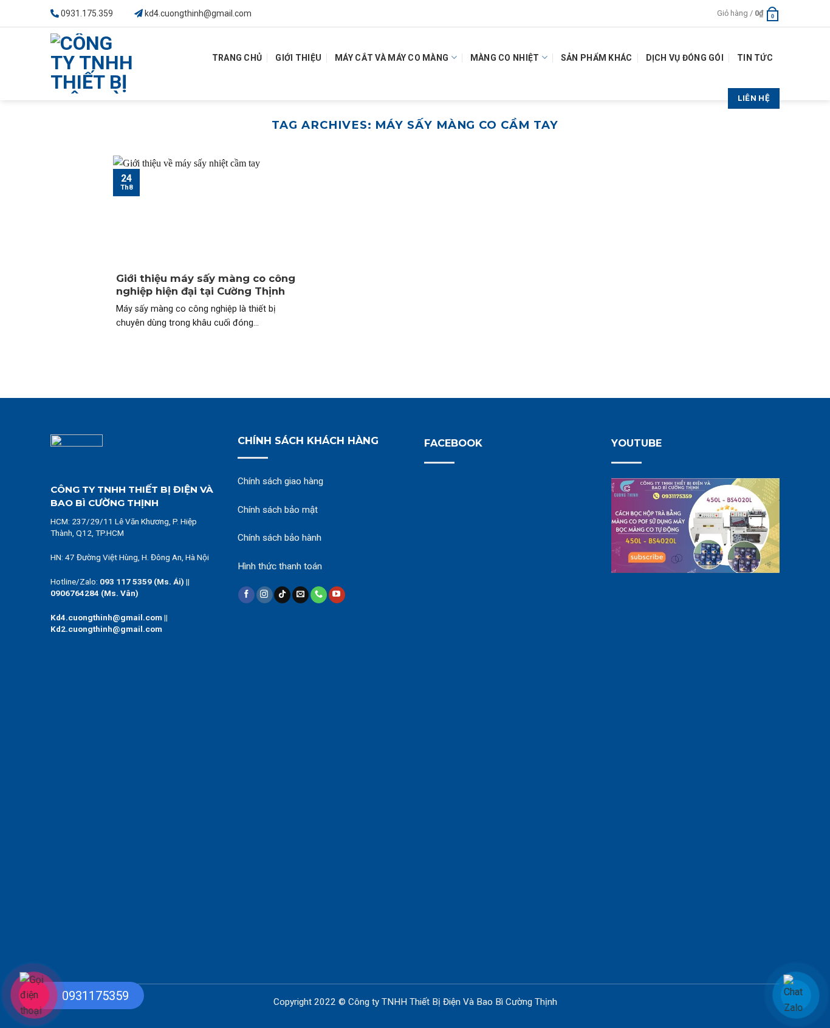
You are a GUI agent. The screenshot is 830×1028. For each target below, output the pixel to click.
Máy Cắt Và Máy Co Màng (391, 58)
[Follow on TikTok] (282, 594)
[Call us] (318, 594)
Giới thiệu (298, 58)
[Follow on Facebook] (246, 594)
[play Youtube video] (695, 525)
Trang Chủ (237, 58)
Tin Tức (755, 58)
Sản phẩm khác (597, 58)
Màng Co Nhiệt (505, 58)
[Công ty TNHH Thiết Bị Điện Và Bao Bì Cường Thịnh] (95, 63)
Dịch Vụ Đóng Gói (685, 58)
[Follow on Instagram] (264, 594)
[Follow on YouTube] (337, 594)
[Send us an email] (300, 594)
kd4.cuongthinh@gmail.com (198, 13)
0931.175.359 (87, 13)
